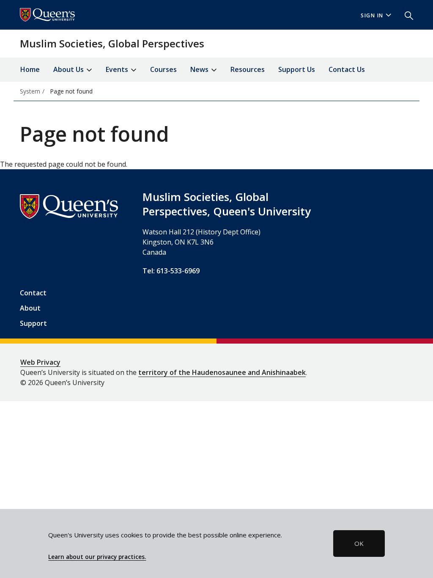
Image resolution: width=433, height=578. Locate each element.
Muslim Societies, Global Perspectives (112, 43)
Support (33, 323)
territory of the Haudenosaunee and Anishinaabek (222, 372)
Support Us (296, 69)
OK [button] (359, 543)
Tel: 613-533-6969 (171, 270)
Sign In (372, 15)
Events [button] (118, 69)
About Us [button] (69, 69)
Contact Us (347, 69)
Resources (247, 69)
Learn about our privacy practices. (97, 557)
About (30, 308)
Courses (163, 69)
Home (30, 69)
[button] (405, 15)
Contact (33, 292)
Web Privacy (40, 362)
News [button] (200, 69)
